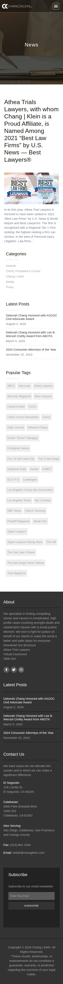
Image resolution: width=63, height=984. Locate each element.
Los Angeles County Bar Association (30, 490)
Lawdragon (30, 479)
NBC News (14, 510)
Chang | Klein (15, 276)
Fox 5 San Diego (48, 458)
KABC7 (47, 469)
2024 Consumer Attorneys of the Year (31, 349)
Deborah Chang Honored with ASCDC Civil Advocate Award (31, 317)
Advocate (24, 385)
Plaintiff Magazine (18, 521)
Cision (46, 417)
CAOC (33, 406)
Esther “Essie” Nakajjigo (22, 438)
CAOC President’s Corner (23, 271)
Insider (34, 469)
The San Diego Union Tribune (25, 562)
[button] (56, 6)
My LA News (43, 500)
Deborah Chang (37, 427)
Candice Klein (16, 406)
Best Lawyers (43, 396)
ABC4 (11, 385)
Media (10, 281)
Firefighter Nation (18, 448)
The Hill (51, 542)
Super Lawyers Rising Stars (25, 542)
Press (10, 287)
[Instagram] (21, 670)
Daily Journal (15, 427)
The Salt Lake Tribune (21, 552)
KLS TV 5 (13, 479)
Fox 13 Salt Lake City (20, 458)
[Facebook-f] (6, 670)
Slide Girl (9, 658)
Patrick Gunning (35, 510)
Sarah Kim (40, 521)
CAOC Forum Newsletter (23, 417)
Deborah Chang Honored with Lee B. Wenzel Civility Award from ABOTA (30, 334)
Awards (11, 265)
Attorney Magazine (19, 396)
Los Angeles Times (19, 500)
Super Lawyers (16, 531)
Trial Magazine (16, 573)
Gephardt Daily (16, 469)
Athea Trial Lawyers (16, 649)
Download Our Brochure (19, 645)
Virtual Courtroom (15, 654)
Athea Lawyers (43, 385)
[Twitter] (14, 670)
